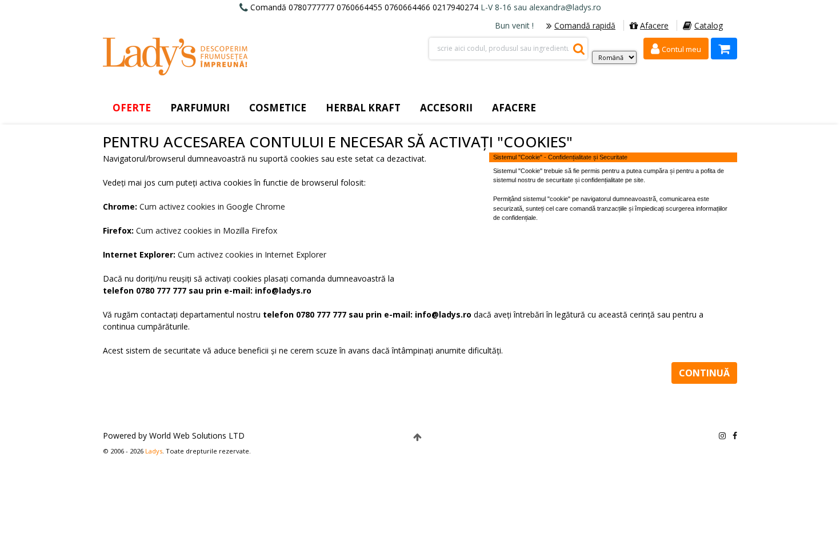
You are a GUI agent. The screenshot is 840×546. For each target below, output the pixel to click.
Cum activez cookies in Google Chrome (212, 206)
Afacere (654, 25)
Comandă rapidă (584, 25)
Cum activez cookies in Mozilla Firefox (206, 230)
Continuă (704, 373)
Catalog (708, 25)
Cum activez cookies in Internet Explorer (252, 254)
